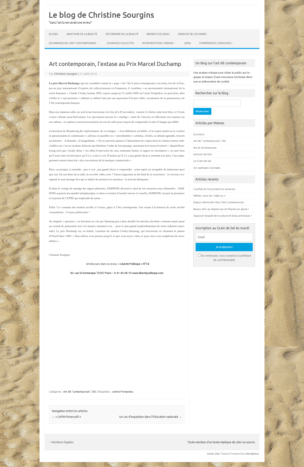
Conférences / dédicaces (215, 43)
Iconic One (213, 453)
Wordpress (252, 453)
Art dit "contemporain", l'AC (80, 391)
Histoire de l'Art (202, 154)
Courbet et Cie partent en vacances (214, 189)
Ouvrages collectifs (120, 43)
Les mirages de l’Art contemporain (72, 43)
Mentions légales (62, 442)
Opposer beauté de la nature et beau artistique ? (222, 215)
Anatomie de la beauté (82, 34)
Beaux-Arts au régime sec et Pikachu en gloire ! (221, 209)
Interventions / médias (157, 43)
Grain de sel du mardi (192, 34)
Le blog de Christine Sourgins (101, 14)
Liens (187, 43)
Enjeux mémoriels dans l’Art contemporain (218, 202)
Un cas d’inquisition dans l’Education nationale (150, 416)
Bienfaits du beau (158, 34)
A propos (199, 134)
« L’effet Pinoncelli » (66, 416)
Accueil (53, 34)
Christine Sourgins (66, 73)
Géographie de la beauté (121, 34)
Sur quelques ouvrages (206, 167)
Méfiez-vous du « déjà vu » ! (209, 195)
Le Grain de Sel (202, 160)
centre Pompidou (122, 391)
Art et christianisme (205, 147)
